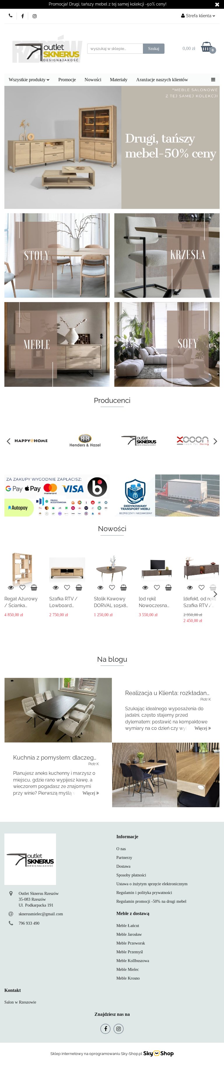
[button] (127, 837)
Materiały (118, 79)
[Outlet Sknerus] (85, 441)
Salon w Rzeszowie (20, 1002)
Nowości (93, 79)
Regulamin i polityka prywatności (144, 892)
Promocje (67, 79)
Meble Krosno (128, 978)
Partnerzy (124, 857)
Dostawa (123, 866)
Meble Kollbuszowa (132, 961)
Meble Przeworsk (130, 943)
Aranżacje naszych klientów (162, 79)
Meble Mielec (127, 969)
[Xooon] (139, 441)
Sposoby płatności (131, 875)
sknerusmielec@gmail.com (41, 914)
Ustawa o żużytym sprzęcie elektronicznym (152, 884)
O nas (121, 849)
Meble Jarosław (129, 934)
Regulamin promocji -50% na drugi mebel (151, 901)
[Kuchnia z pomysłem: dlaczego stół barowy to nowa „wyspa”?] (166, 775)
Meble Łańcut (127, 926)
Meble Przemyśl (129, 952)
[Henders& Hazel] (31, 441)
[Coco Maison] (193, 441)
